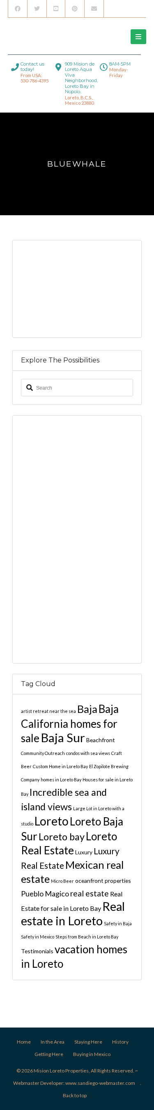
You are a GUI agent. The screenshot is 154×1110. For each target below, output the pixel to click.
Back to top (75, 1095)
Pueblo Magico (45, 893)
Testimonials (37, 951)
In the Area (52, 1042)
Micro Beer (62, 881)
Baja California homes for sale (70, 723)
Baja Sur (63, 737)
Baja (87, 709)
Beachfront (100, 739)
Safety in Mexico (37, 936)
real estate (89, 893)
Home (24, 1042)
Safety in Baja (118, 923)
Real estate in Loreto (73, 913)
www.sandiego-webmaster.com (100, 1083)
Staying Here (88, 1042)
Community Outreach (43, 753)
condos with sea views (88, 753)
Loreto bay (62, 836)
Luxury (83, 852)
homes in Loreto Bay (61, 779)
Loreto (51, 821)
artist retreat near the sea (48, 711)
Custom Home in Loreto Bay (60, 766)
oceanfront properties (103, 880)
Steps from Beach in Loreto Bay (86, 936)
